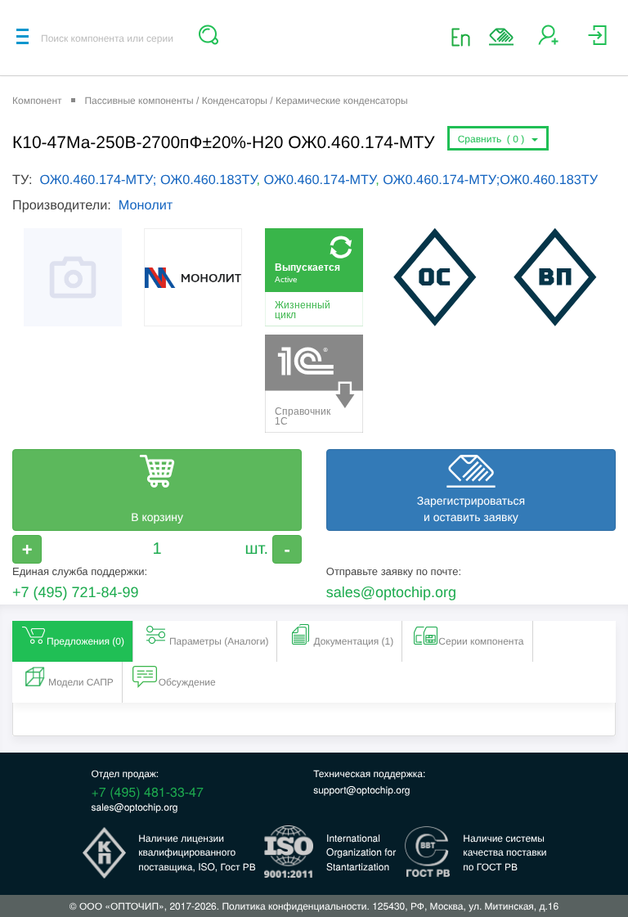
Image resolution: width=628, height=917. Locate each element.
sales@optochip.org (391, 592)
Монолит (146, 205)
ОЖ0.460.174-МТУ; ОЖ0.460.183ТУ (147, 180)
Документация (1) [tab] (353, 641)
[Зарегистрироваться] (548, 41)
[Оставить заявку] (501, 37)
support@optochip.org (361, 790)
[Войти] (597, 41)
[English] (466, 36)
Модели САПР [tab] (81, 682)
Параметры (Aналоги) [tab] (219, 641)
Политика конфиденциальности (294, 906)
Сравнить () (494, 139)
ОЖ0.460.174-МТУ (320, 180)
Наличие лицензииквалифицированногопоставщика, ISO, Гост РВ (197, 852)
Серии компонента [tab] (480, 641)
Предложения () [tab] (85, 641)
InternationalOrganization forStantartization (361, 852)
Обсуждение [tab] (187, 682)
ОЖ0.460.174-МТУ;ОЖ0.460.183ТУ (490, 180)
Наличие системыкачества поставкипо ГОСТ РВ (504, 852)
